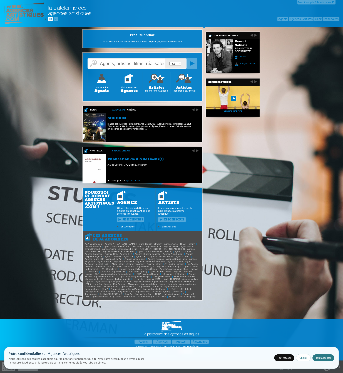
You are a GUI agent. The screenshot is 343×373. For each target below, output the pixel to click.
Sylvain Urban (121, 150)
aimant (243, 56)
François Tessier (247, 63)
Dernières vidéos (220, 82)
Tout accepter (323, 357)
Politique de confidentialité (149, 346)
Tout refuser (284, 357)
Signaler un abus (172, 346)
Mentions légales (191, 346)
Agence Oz (118, 110)
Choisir (303, 357)
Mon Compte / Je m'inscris (314, 2)
